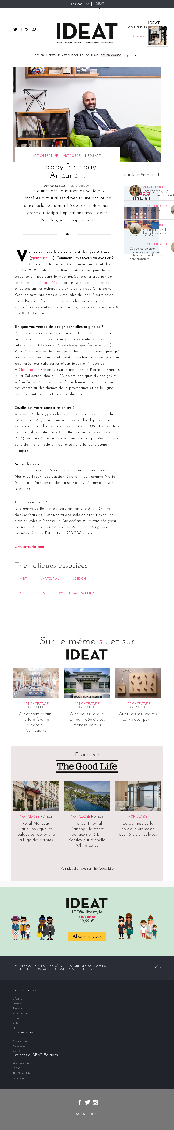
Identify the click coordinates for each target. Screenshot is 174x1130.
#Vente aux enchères (77, 593)
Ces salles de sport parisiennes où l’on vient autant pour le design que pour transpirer (147, 254)
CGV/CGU (57, 966)
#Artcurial (50, 578)
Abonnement (65, 969)
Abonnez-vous (87, 936)
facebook (21, 29)
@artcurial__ (42, 258)
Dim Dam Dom (22, 1078)
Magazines (19, 1046)
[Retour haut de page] (158, 966)
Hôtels (46, 816)
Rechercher (34, 29)
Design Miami (51, 283)
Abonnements (21, 1041)
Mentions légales (30, 966)
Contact (41, 969)
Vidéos (136, 55)
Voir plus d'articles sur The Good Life (87, 868)
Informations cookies (87, 966)
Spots (16, 1018)
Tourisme (92, 55)
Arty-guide (71, 156)
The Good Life (79, 4)
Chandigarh (28, 370)
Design (39, 55)
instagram (26, 29)
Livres (16, 1050)
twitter (15, 29)
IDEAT (99, 4)
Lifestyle (53, 55)
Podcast (127, 55)
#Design (79, 578)
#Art (23, 578)
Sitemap (87, 969)
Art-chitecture (72, 55)
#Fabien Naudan (32, 593)
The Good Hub (21, 1073)
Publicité (22, 969)
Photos (16, 1028)
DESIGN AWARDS (111, 55)
